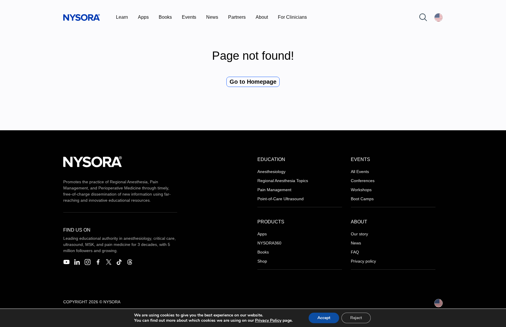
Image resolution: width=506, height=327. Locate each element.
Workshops (361, 189)
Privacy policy (363, 261)
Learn (122, 17)
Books (165, 17)
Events (189, 17)
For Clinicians (292, 17)
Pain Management (274, 189)
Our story (359, 234)
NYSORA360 (269, 243)
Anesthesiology (271, 171)
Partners (237, 17)
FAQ (355, 252)
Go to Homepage (253, 81)
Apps (143, 17)
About (262, 17)
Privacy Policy (268, 320)
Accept (323, 318)
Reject (356, 318)
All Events (360, 171)
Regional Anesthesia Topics (282, 180)
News (212, 17)
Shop (262, 261)
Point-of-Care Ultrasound (280, 198)
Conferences (363, 180)
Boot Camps (362, 198)
